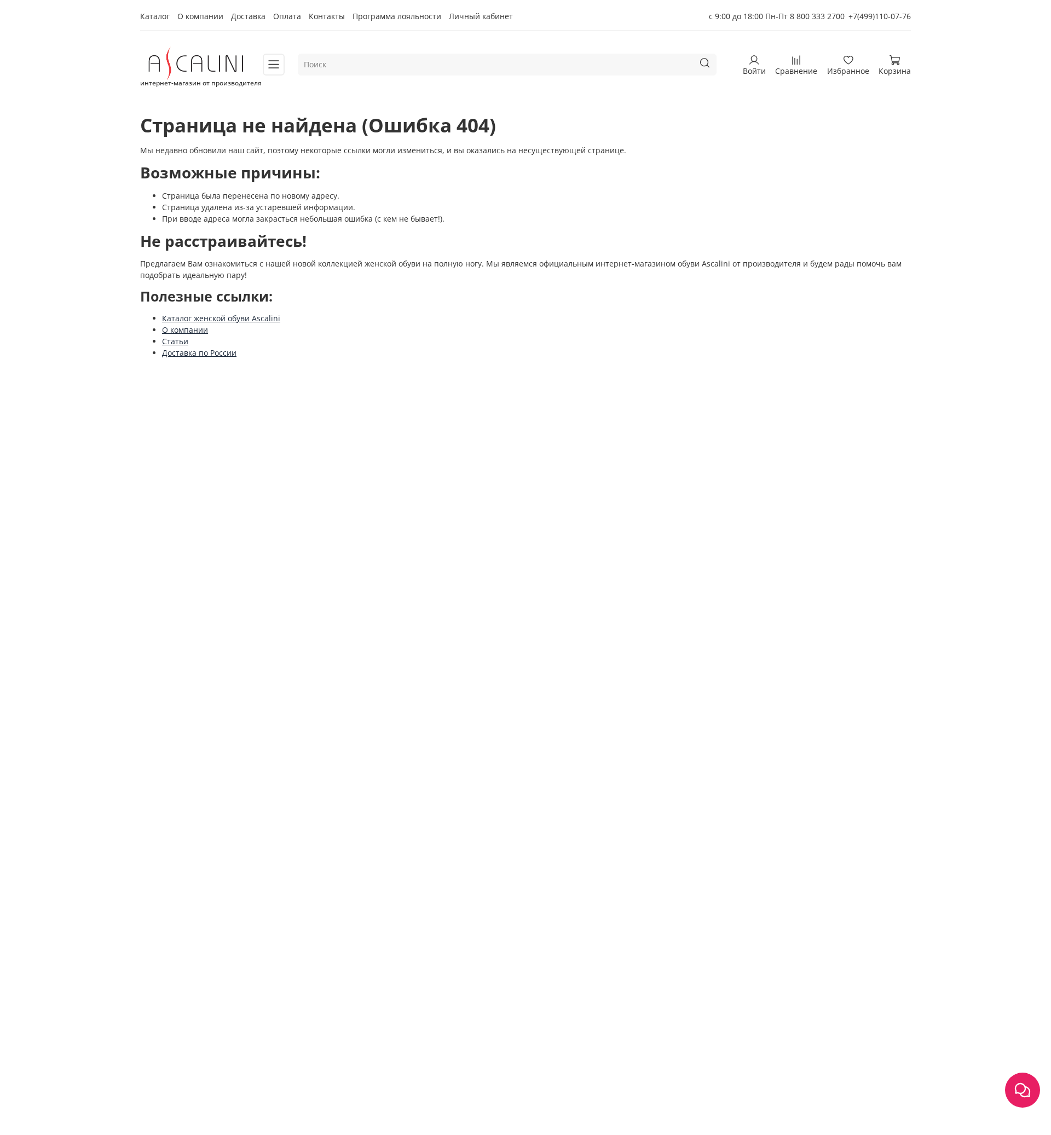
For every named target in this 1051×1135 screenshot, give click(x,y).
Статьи (175, 341)
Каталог (155, 16)
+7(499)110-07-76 (879, 16)
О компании (200, 16)
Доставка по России (199, 353)
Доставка (248, 16)
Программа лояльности (397, 16)
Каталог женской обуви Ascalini (221, 318)
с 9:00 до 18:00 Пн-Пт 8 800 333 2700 (777, 16)
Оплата (287, 16)
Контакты (327, 16)
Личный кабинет (481, 16)
